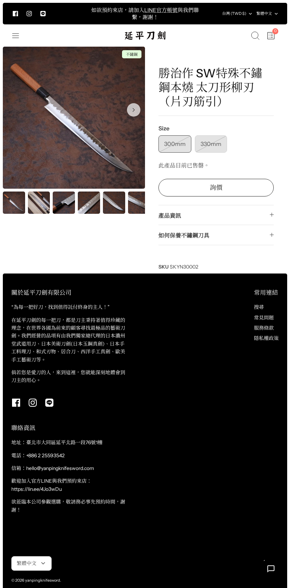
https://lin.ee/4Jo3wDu (36, 489)
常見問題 (264, 317)
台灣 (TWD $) (234, 13)
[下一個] (206, 13)
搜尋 (259, 307)
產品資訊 (169, 215)
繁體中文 (264, 13)
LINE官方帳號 (161, 10)
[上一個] (83, 13)
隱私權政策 (266, 338)
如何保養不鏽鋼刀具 (183, 235)
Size (163, 128)
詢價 (216, 188)
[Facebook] (15, 13)
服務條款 (264, 328)
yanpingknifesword (42, 580)
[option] (74, 118)
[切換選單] (19, 35)
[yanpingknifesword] (145, 35)
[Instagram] (29, 13)
